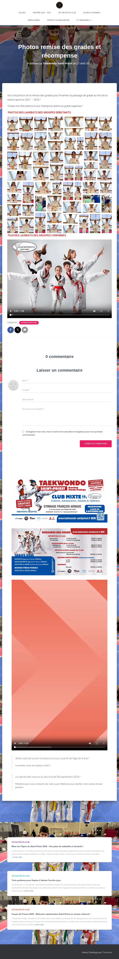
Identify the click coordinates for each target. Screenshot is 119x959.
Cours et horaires (91, 13)
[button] (91, 20)
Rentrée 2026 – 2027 (42, 13)
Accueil (22, 13)
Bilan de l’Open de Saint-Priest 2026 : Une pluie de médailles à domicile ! (48, 846)
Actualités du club (67, 13)
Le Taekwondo (83, 20)
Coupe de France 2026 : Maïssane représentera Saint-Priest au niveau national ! (51, 914)
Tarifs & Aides (33, 20)
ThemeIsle (107, 952)
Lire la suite (17, 857)
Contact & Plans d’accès (58, 20)
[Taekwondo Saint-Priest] (59, 5)
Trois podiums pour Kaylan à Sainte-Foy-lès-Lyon (36, 880)
